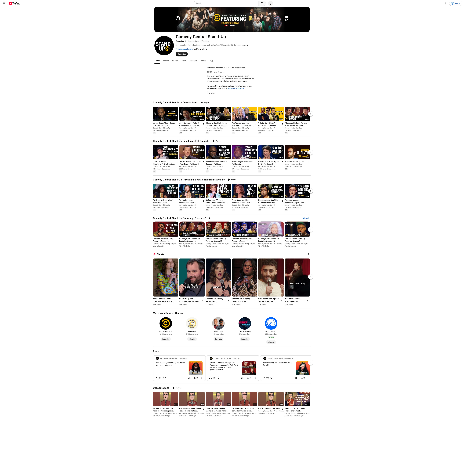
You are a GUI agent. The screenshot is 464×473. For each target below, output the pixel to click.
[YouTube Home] (14, 3)
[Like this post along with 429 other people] (211, 378)
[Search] (262, 3)
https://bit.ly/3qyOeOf (236, 88)
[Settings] (445, 3)
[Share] (189, 378)
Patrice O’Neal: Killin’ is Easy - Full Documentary (226, 68)
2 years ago (183, 358)
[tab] (157, 61)
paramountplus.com (185, 49)
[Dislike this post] (164, 378)
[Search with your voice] (270, 3)
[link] (179, 369)
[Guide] (4, 3)
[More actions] (177, 123)
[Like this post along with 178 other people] (264, 378)
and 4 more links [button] (200, 49)
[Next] (310, 113)
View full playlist (158, 246)
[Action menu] (201, 378)
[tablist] (232, 61)
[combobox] (227, 3)
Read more (211, 93)
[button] (211, 93)
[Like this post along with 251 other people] (157, 378)
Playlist (173, 244)
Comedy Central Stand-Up (161, 128)
